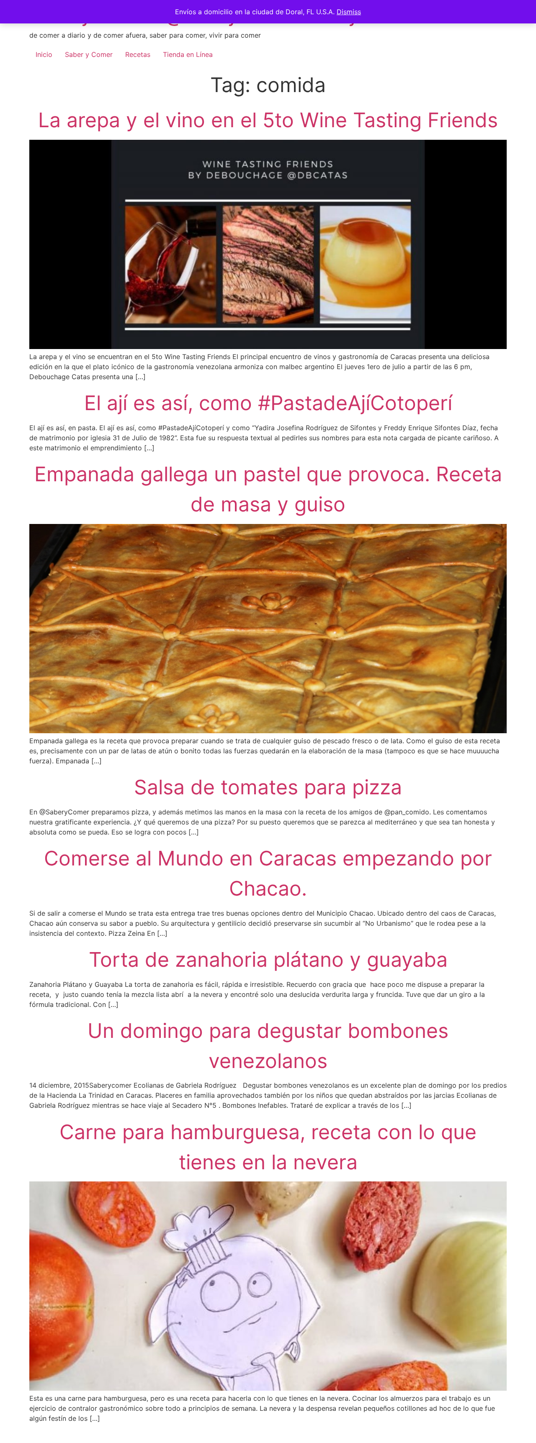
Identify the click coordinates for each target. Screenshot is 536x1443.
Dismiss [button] (349, 12)
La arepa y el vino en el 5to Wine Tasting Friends (268, 120)
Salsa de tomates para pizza (268, 787)
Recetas (137, 54)
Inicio (44, 54)
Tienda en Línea (188, 54)
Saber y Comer (89, 54)
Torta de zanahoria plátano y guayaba (268, 959)
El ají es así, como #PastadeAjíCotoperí (268, 402)
